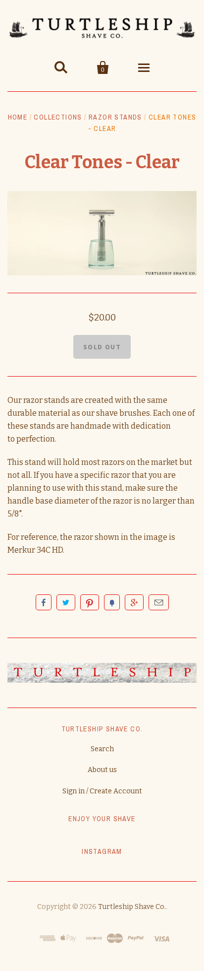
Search (102, 749)
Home (18, 117)
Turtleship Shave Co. (132, 907)
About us (102, 770)
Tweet (65, 602)
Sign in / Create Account (102, 791)
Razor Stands (115, 117)
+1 (134, 602)
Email (159, 602)
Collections (58, 117)
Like (43, 602)
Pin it (89, 602)
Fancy (112, 602)
